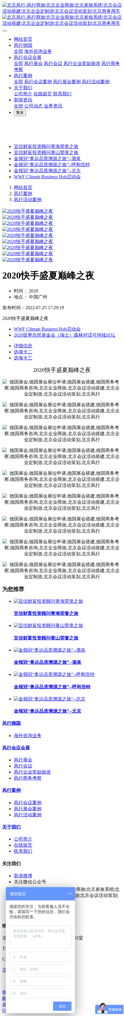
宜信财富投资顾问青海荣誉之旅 (46, 146)
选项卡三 (23, 357)
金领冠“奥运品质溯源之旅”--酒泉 (47, 158)
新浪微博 (23, 875)
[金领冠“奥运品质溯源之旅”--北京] (49, 698)
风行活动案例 (28, 199)
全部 (18, 51)
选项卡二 (23, 351)
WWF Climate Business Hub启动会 (47, 176)
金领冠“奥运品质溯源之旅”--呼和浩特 (52, 164)
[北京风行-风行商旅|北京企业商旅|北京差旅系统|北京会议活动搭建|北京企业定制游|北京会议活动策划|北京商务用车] (62, 14)
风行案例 (23, 193)
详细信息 (23, 345)
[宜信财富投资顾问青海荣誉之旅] (48, 601)
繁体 (20, 112)
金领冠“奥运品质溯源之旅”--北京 (47, 170)
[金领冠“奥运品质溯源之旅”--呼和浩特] (54, 674)
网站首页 (23, 39)
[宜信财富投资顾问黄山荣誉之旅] (48, 625)
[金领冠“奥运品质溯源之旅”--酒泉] (49, 650)
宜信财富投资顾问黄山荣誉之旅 (46, 152)
